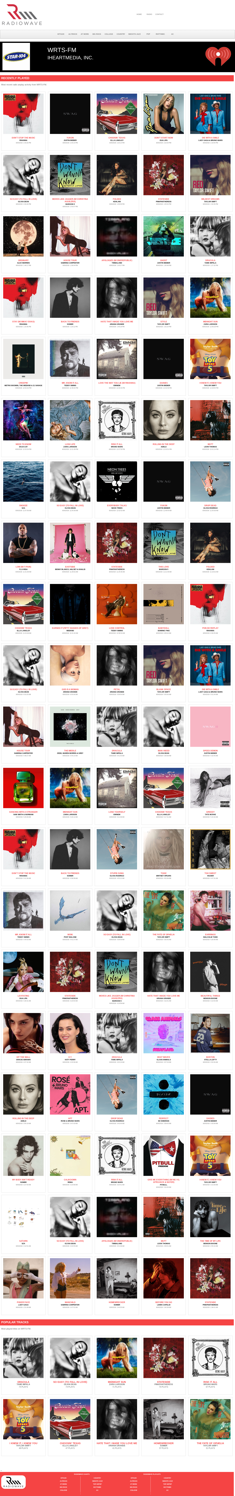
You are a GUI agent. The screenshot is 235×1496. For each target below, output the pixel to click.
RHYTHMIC (160, 34)
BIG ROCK (97, 34)
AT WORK (85, 34)
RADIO (149, 14)
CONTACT (159, 14)
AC (172, 34)
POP (148, 34)
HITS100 (60, 34)
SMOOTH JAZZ (134, 34)
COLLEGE (109, 34)
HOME (139, 14)
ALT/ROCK (72, 34)
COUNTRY (121, 34)
